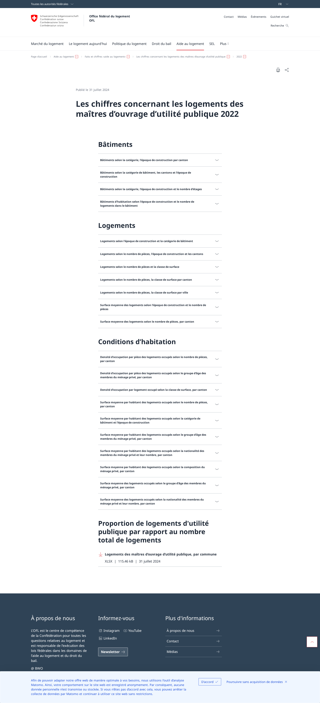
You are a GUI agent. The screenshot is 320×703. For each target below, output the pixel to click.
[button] (47, 43)
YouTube (135, 630)
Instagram (112, 630)
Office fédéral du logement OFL (110, 18)
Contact (173, 641)
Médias (172, 651)
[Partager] (286, 69)
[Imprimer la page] (278, 69)
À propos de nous (180, 630)
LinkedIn (110, 638)
